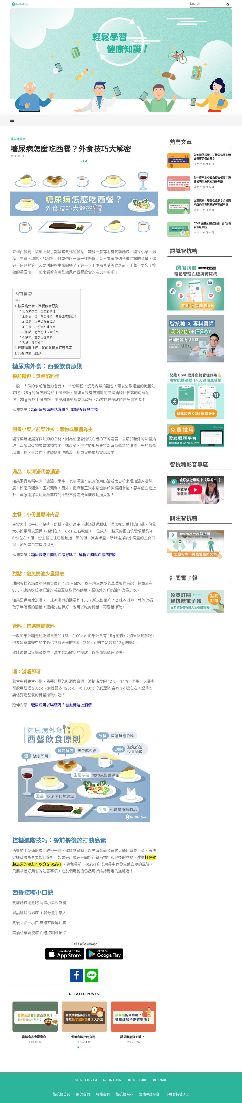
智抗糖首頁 (61, 1094)
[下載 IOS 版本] (64, 954)
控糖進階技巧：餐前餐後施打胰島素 (45, 348)
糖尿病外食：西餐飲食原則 (38, 306)
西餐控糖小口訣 (30, 354)
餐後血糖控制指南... (84, 1037)
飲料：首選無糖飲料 (39, 337)
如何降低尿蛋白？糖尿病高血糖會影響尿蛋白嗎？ (212, 156)
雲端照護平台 (149, 1094)
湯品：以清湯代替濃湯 (40, 322)
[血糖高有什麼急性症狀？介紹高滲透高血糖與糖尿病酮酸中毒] (178, 206)
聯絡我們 (103, 1094)
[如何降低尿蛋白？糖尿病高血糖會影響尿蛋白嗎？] (178, 160)
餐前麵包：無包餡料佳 (40, 311)
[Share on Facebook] (76, 975)
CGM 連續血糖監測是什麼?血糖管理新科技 (212, 225)
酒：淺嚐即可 (34, 342)
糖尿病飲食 (18, 139)
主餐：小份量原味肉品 (40, 327)
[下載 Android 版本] (104, 954)
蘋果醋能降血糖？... (133, 1037)
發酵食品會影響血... (35, 1037)
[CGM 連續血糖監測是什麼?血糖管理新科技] (178, 229)
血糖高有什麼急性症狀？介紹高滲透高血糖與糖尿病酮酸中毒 (212, 202)
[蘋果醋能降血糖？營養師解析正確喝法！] (133, 1017)
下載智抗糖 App (177, 1094)
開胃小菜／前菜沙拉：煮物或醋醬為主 (51, 316)
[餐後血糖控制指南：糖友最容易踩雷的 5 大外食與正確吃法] (84, 1017)
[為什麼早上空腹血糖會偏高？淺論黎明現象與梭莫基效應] (178, 183)
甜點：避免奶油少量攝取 (42, 332)
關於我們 (83, 1094)
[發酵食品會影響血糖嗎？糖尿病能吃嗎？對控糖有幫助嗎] (35, 1017)
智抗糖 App (124, 1094)
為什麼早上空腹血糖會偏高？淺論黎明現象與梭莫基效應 (212, 179)
